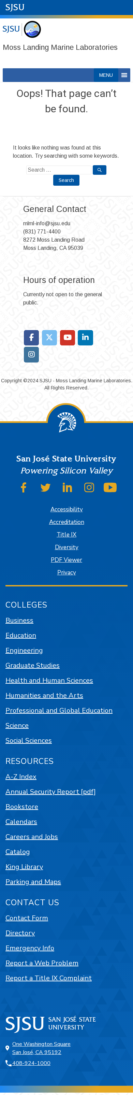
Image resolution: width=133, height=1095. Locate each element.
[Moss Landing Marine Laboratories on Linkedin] (85, 338)
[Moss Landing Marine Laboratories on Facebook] (31, 338)
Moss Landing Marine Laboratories (60, 47)
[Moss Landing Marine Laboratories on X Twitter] (49, 338)
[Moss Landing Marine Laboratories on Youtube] (67, 338)
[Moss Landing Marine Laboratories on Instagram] (31, 354)
